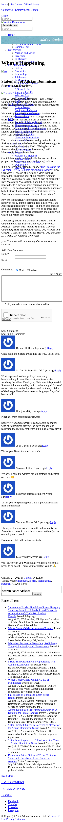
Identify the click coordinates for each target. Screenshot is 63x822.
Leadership (21, 74)
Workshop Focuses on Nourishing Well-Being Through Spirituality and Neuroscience (32, 645)
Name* (5, 253)
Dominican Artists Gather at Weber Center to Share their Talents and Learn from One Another (32, 758)
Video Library (31, 4)
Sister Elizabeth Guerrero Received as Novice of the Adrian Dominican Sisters (33, 726)
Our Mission (14, 49)
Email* (5, 260)
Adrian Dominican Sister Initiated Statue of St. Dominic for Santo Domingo (32, 711)
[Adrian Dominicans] (13, 22)
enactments (22, 580)
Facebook (13, 801)
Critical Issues (22, 107)
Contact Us (7, 9)
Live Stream (15, 4)
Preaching (20, 56)
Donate (34, 9)
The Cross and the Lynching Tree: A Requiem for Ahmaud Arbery (30, 168)
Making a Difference (26, 155)
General (28, 577)
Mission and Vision (25, 53)
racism (32, 580)
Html (21, 270)
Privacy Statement (15, 819)
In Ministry (21, 59)
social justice (44, 580)
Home (11, 34)
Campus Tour (22, 46)
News (4, 4)
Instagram (13, 810)
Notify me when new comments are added (27, 304)
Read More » (8, 776)
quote (59, 273)
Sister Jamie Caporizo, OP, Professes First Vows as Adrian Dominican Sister (33, 741)
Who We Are (22, 95)
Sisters (18, 68)
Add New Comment (12, 250)
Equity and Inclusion (26, 110)
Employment (22, 9)
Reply (50, 348)
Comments (7, 269)
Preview (32, 270)
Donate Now (22, 164)
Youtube (12, 804)
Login (4, 15)
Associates (20, 71)
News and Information (27, 137)
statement (6, 583)
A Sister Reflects (23, 89)
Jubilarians (20, 77)
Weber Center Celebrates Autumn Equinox (30, 628)
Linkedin (13, 807)
